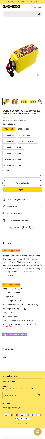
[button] (40, 6)
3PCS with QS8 (9, 135)
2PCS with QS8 (23, 128)
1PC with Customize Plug (28, 141)
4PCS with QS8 (24, 135)
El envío (5, 120)
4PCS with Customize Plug (13, 159)
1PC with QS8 (9, 128)
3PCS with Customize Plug (13, 153)
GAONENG (24, 424)
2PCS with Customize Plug (13, 147)
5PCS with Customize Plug (13, 165)
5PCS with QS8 (9, 141)
